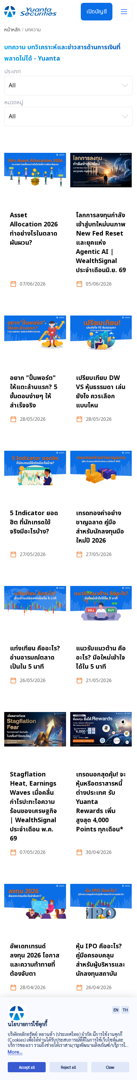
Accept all (27, 1067)
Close (110, 1067)
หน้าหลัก (12, 29)
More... (15, 1052)
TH (125, 1009)
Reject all (68, 1067)
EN (115, 1009)
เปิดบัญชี (96, 11)
